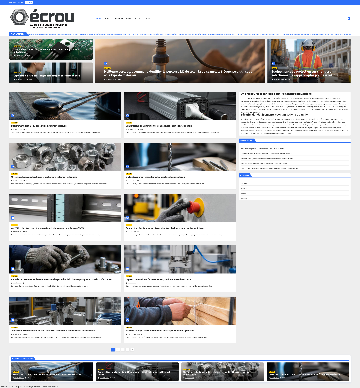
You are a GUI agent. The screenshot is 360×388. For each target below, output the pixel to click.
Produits (138, 18)
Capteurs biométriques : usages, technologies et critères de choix (47, 75)
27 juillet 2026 (20, 79)
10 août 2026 (132, 129)
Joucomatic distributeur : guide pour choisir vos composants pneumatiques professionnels (53, 330)
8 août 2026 (17, 231)
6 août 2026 (17, 334)
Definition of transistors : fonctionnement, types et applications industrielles (46, 50)
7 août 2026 (132, 283)
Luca (28, 55)
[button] (345, 18)
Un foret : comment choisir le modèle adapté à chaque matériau (155, 176)
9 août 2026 (132, 180)
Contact (148, 18)
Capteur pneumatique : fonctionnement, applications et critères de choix (159, 279)
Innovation (119, 18)
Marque (129, 18)
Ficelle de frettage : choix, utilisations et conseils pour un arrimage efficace (160, 330)
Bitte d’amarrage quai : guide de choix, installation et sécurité (39, 125)
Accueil (99, 18)
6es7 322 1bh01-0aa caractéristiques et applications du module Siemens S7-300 (47, 228)
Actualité (108, 18)
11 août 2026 (17, 129)
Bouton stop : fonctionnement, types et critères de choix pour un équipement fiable (164, 228)
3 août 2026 (19, 55)
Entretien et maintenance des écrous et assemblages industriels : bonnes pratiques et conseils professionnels (61, 279)
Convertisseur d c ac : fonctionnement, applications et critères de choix (159, 125)
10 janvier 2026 (111, 79)
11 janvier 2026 (278, 79)
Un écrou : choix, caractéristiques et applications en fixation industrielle (44, 176)
